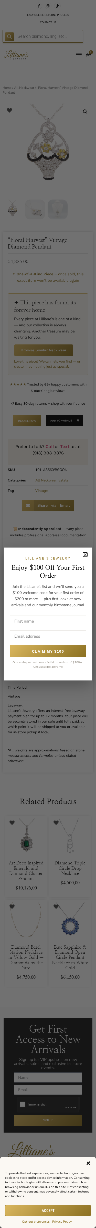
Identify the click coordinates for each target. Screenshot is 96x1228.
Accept (48, 1210)
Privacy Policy (62, 1222)
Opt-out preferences (36, 1222)
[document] (48, 614)
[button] (88, 1163)
